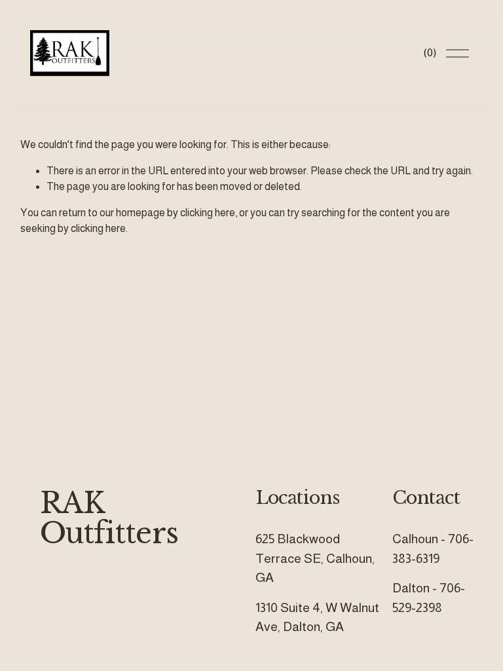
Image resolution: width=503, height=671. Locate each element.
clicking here (207, 212)
